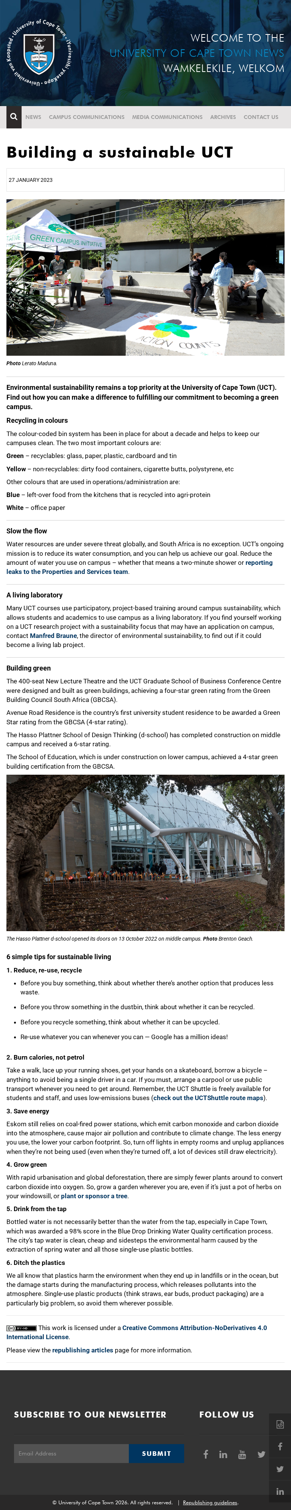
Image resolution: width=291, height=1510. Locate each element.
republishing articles (82, 1350)
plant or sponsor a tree (94, 1196)
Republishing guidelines (210, 1502)
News (33, 117)
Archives (223, 117)
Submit (156, 1453)
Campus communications (87, 117)
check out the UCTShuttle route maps (208, 1098)
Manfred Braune (53, 635)
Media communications (167, 117)
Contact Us (261, 117)
